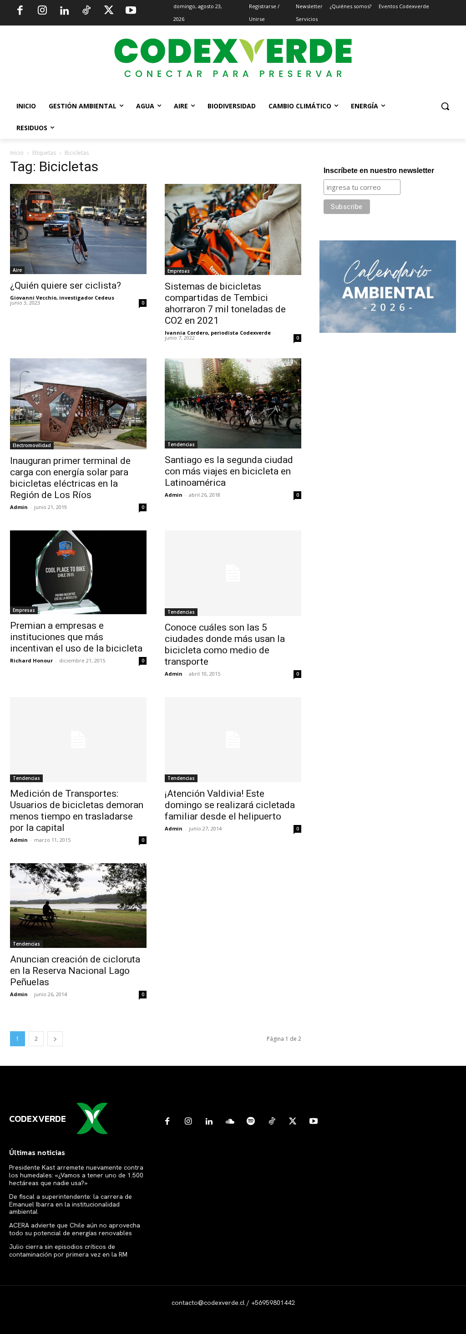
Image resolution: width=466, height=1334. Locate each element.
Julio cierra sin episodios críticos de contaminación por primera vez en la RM (68, 1250)
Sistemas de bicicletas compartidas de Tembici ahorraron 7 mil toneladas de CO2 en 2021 (225, 303)
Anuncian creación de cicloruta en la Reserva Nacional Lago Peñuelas (75, 971)
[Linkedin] (64, 11)
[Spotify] (251, 1122)
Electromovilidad (32, 445)
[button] (445, 106)
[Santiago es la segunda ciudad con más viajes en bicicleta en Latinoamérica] (233, 403)
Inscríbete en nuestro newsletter (379, 170)
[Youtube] (131, 11)
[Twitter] (109, 11)
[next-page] (55, 1038)
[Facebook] (20, 11)
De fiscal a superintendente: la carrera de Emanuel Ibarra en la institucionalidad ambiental (70, 1204)
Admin (19, 507)
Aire (17, 270)
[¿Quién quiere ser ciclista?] (78, 229)
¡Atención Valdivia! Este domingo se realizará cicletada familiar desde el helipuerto (230, 805)
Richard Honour (31, 660)
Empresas (178, 271)
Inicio (17, 153)
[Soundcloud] (230, 1122)
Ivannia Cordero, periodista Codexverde (218, 332)
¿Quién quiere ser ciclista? (65, 285)
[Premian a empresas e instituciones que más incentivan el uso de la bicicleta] (78, 572)
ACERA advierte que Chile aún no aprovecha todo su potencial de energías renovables (74, 1229)
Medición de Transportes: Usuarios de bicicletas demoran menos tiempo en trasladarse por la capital (76, 810)
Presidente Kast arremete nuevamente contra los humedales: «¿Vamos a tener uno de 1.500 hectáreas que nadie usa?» (76, 1175)
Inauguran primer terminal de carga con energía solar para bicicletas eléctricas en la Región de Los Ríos (70, 477)
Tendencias (181, 444)
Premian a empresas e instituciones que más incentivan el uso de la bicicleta (76, 637)
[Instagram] (42, 11)
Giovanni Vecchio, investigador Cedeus (62, 297)
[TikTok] (86, 11)
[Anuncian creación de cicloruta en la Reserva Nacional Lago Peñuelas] (78, 905)
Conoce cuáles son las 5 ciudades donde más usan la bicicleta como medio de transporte (225, 644)
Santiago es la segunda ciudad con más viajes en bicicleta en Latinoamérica (229, 471)
